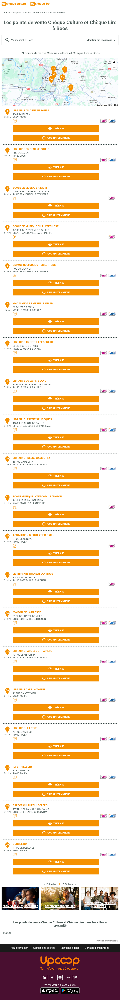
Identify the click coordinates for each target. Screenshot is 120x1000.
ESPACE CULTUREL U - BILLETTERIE (34, 264)
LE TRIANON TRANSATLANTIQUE (33, 573)
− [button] (114, 67)
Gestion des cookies (44, 947)
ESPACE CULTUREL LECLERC (30, 805)
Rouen (7, 933)
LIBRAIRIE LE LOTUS (25, 728)
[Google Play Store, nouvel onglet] (70, 990)
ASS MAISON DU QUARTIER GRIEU (33, 535)
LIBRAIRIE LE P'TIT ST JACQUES (32, 419)
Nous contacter (19, 947)
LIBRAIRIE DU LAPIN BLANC (29, 380)
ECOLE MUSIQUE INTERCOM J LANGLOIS (37, 496)
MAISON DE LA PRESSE (27, 612)
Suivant (69, 884)
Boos (63, 12)
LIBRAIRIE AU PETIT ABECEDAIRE (33, 342)
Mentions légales (70, 947)
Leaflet (99, 105)
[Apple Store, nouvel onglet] (49, 990)
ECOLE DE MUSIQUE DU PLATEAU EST (36, 226)
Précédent (51, 884)
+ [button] (114, 62)
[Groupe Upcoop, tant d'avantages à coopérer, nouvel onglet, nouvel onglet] (60, 963)
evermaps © (112, 941)
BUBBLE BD (20, 843)
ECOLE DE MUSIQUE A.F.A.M (30, 187)
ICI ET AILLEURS (22, 766)
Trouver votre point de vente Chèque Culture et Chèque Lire (31, 12)
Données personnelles (97, 947)
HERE (115, 105)
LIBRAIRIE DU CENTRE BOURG (31, 110)
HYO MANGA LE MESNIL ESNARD (33, 303)
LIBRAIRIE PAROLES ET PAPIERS (32, 650)
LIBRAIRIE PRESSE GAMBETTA (31, 457)
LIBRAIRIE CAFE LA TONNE (29, 689)
